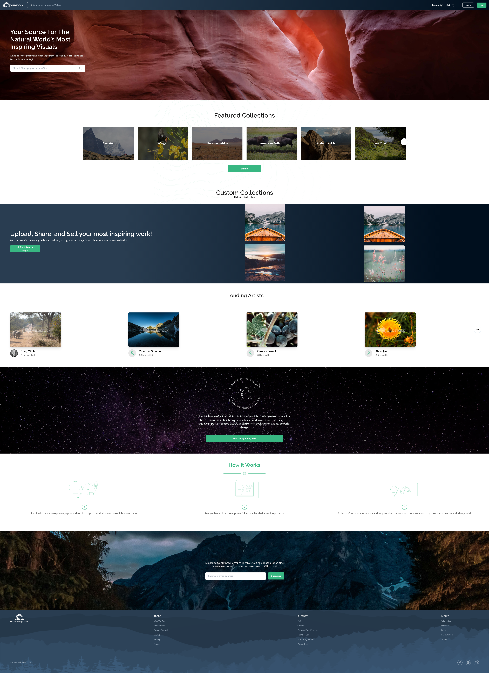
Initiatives (445, 625)
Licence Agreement (306, 639)
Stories (444, 639)
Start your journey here (244, 438)
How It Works (160, 625)
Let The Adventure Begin (25, 249)
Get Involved (447, 635)
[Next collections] (404, 141)
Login (468, 5)
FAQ (299, 621)
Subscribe (276, 576)
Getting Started (161, 630)
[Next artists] (477, 329)
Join (481, 5)
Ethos (443, 630)
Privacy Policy (303, 644)
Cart (448, 5)
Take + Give (446, 621)
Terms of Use (303, 635)
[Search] (29, 5)
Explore (435, 5)
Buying (157, 635)
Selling (157, 639)
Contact (300, 625)
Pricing (157, 644)
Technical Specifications (307, 630)
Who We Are (159, 621)
